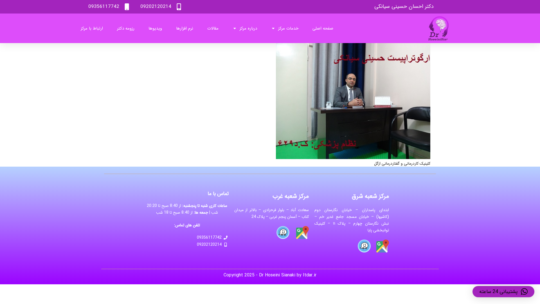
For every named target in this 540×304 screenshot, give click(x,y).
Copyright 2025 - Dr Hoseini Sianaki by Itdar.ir (270, 275)
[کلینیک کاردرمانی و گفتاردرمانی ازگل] (353, 46)
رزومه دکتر (125, 28)
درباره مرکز (248, 28)
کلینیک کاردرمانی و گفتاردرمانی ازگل (402, 163)
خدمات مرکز (288, 28)
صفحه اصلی (322, 28)
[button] (503, 291)
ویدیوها (155, 28)
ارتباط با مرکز (92, 28)
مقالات (213, 28)
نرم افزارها (184, 28)
